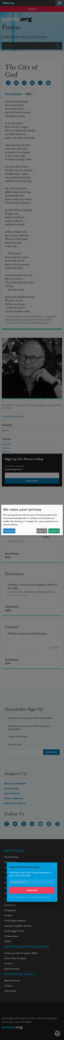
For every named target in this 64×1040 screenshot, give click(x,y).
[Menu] (59, 3)
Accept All (54, 531)
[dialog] (32, 520)
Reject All (41, 531)
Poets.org (8, 3)
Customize (9, 531)
